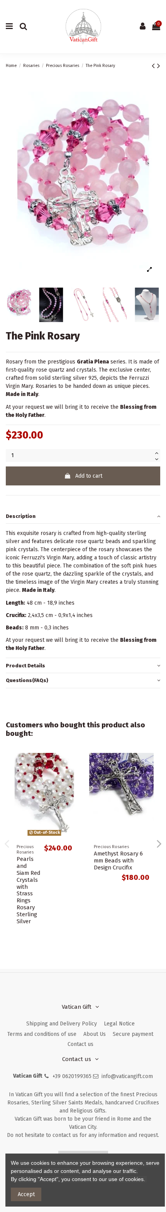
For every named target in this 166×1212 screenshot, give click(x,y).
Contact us (80, 1044)
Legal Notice (119, 1023)
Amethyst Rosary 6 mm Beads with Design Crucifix (118, 860)
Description (21, 516)
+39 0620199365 (72, 1076)
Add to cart (88, 476)
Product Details (25, 666)
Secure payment (133, 1034)
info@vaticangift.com (127, 1076)
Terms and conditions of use (41, 1034)
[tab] (83, 516)
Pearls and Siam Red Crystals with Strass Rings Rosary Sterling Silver (29, 890)
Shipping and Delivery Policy (61, 1023)
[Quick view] (72, 764)
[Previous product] (154, 66)
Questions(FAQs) (27, 680)
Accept (26, 1194)
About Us (94, 1034)
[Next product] (158, 66)
